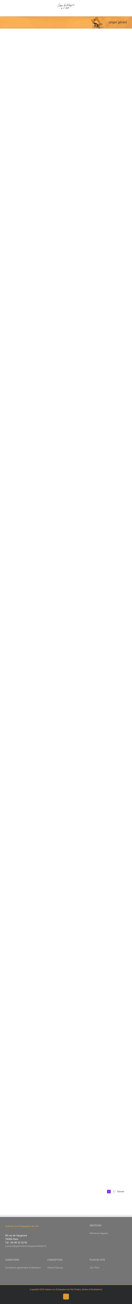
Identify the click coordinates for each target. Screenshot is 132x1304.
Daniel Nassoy (55, 1267)
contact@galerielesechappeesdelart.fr (25, 1246)
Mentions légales (99, 1233)
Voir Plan (94, 1267)
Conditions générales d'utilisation (23, 1267)
